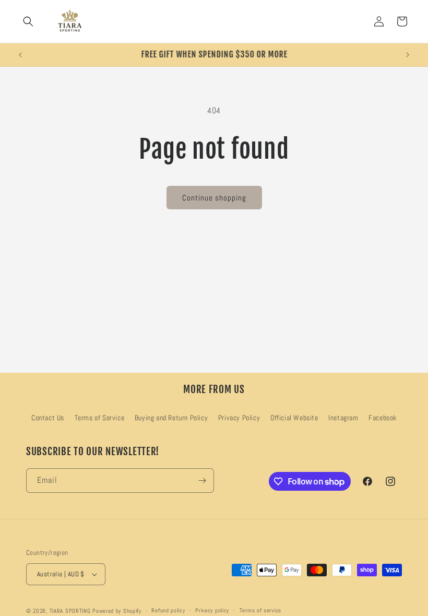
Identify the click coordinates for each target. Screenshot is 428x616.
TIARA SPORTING (70, 610)
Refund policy (168, 610)
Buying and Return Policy (171, 417)
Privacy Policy (239, 417)
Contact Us (47, 417)
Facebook (382, 417)
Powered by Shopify (116, 610)
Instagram (343, 417)
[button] (28, 21)
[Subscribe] (202, 480)
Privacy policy (212, 610)
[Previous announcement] (20, 54)
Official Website (294, 417)
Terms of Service (100, 417)
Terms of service (260, 610)
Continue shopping (214, 198)
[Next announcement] (407, 54)
